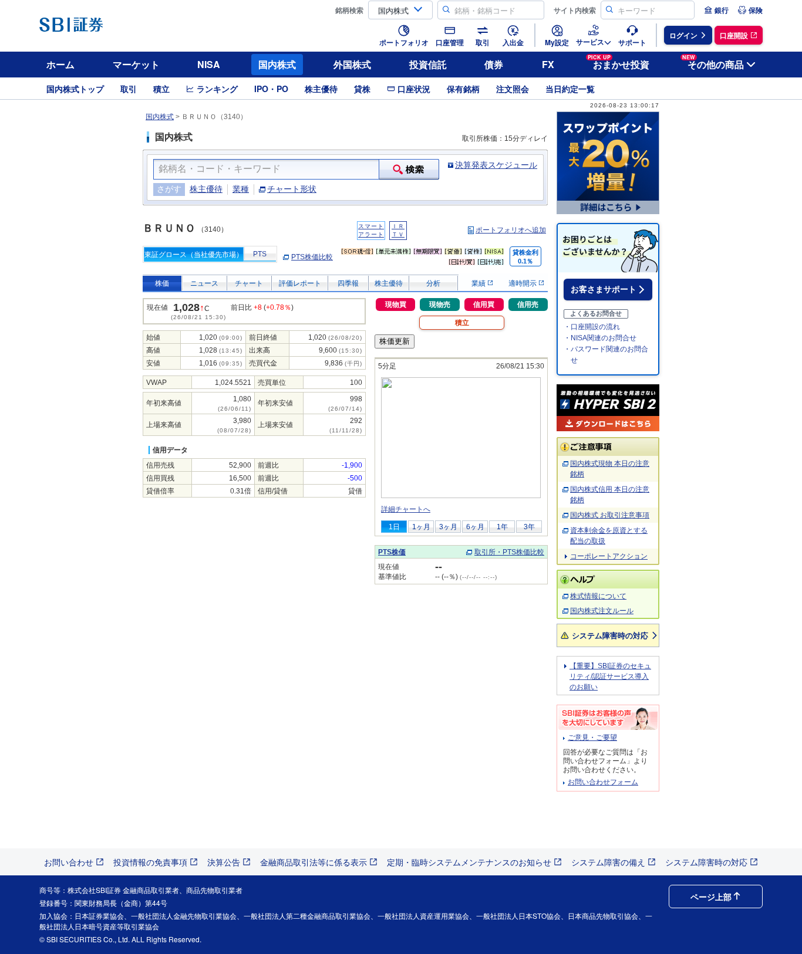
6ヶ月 (475, 527)
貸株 (362, 88)
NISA (208, 64)
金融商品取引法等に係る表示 (313, 862)
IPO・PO (271, 88)
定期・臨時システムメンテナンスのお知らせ (469, 862)
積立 (161, 88)
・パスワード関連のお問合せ (606, 354)
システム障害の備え (608, 862)
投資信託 (428, 64)
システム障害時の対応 (610, 635)
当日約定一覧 (570, 88)
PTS (260, 254)
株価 (162, 283)
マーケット (136, 64)
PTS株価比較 (312, 257)
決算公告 (223, 862)
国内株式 (277, 64)
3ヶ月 (448, 527)
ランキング (217, 88)
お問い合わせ (68, 862)
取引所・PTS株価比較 (509, 552)
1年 (502, 527)
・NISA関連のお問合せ (600, 338)
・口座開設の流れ (592, 327)
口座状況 (413, 88)
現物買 (395, 304)
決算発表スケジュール (496, 165)
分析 (433, 283)
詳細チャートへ (405, 509)
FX (548, 64)
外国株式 (352, 64)
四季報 (348, 283)
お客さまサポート (603, 289)
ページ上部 (711, 896)
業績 (479, 283)
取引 (128, 88)
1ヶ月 (421, 527)
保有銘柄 (463, 88)
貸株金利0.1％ (525, 257)
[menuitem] (716, 10)
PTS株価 (392, 552)
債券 (493, 64)
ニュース (204, 283)
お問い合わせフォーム (603, 782)
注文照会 (512, 88)
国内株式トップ (75, 88)
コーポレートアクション (609, 556)
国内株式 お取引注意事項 (609, 515)
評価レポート (300, 283)
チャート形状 (291, 189)
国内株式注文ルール (601, 611)
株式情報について (598, 596)
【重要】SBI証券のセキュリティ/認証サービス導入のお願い (610, 676)
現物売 (439, 304)
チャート (249, 283)
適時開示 (523, 283)
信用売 (527, 304)
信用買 (483, 304)
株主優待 (321, 88)
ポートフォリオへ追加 (511, 230)
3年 (529, 527)
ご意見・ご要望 (592, 737)
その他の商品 (713, 62)
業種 (240, 189)
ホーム (60, 64)
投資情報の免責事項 (150, 862)
